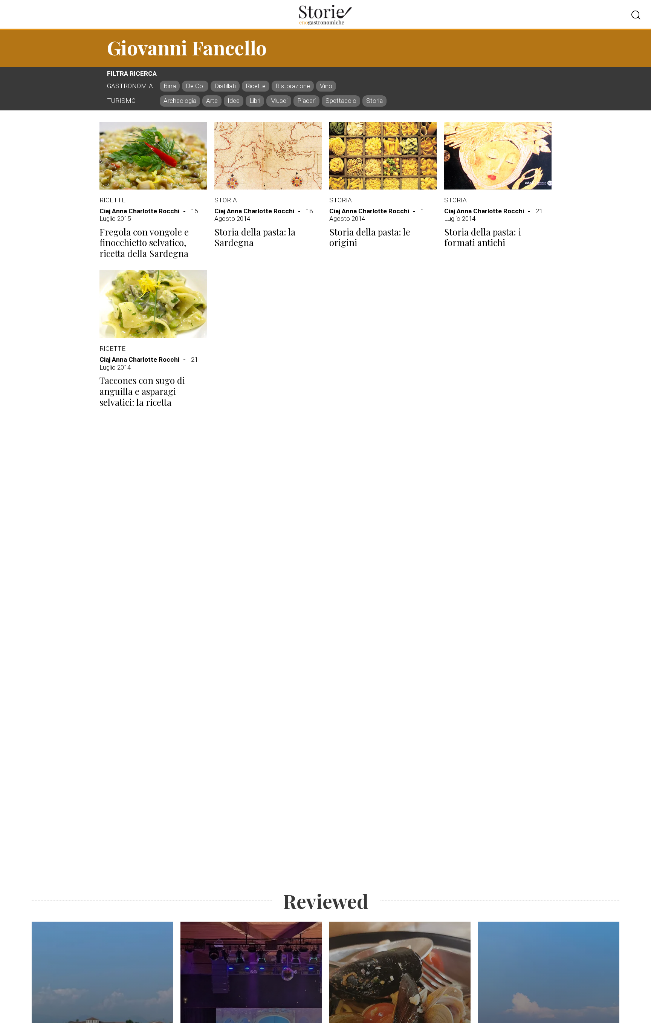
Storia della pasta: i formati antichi (482, 237)
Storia (225, 200)
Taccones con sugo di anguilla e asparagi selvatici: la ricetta (142, 391)
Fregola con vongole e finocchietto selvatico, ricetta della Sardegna (144, 242)
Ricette (112, 200)
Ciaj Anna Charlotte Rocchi (139, 211)
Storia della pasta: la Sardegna (254, 237)
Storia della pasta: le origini (369, 237)
